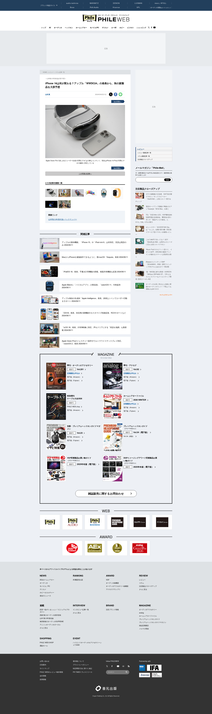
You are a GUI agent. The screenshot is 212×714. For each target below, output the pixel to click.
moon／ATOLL (160, 3)
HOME (45, 72)
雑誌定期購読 (144, 625)
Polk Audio (94, 7)
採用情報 (43, 679)
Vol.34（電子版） (141, 432)
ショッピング (141, 27)
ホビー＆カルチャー (47, 592)
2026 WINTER (139, 399)
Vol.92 (136, 369)
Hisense (116, 7)
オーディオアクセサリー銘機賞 (117, 586)
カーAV (114, 27)
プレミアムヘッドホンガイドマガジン (152, 622)
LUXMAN (138, 3)
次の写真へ (117, 101)
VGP (107, 580)
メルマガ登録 (144, 628)
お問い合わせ (44, 661)
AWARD (110, 575)
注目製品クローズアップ (145, 159)
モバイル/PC (94, 27)
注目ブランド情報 (112, 609)
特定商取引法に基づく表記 (82, 668)
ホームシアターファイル (148, 616)
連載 (42, 605)
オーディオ (58, 27)
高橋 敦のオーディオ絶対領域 (50, 615)
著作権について (78, 661)
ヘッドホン (69, 27)
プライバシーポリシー (81, 664)
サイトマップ (44, 668)
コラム (141, 583)
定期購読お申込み (73, 373)
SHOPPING (45, 638)
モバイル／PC (45, 586)
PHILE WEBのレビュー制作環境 (51, 672)
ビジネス (130, 27)
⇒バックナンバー (165, 295)
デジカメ (105, 27)
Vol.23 (80, 432)
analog (141, 613)
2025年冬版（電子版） (87, 464)
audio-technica (72, 3)
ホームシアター (81, 27)
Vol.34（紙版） (129, 436)
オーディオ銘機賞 (112, 583)
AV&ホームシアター (47, 580)
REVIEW (143, 575)
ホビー (121, 27)
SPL (138, 7)
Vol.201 (80, 369)
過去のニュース (45, 595)
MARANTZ (94, 3)
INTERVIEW (79, 605)
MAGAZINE (106, 354)
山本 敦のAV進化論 (46, 618)
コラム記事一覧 (60, 72)
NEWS (43, 575)
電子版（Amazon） (74, 377)
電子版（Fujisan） (73, 380)
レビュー (51, 72)
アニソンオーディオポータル (50, 624)
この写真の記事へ (85, 173)
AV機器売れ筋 (78, 580)
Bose (72, 7)
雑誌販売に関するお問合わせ (106, 493)
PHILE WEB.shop (73, 406)
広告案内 (43, 664)
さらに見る (143, 589)
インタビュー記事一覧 (81, 609)
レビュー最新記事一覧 (144, 153)
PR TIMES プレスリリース (82, 672)
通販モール (44, 645)
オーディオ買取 (160, 7)
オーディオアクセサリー (148, 609)
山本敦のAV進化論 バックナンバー (62, 219)
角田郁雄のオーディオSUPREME (52, 621)
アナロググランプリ (113, 589)
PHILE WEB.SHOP (47, 642)
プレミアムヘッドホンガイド (149, 619)
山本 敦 (47, 94)
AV (50, 27)
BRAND (110, 605)
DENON (116, 3)
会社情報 (43, 676)
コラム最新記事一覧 (144, 156)
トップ (43, 27)
